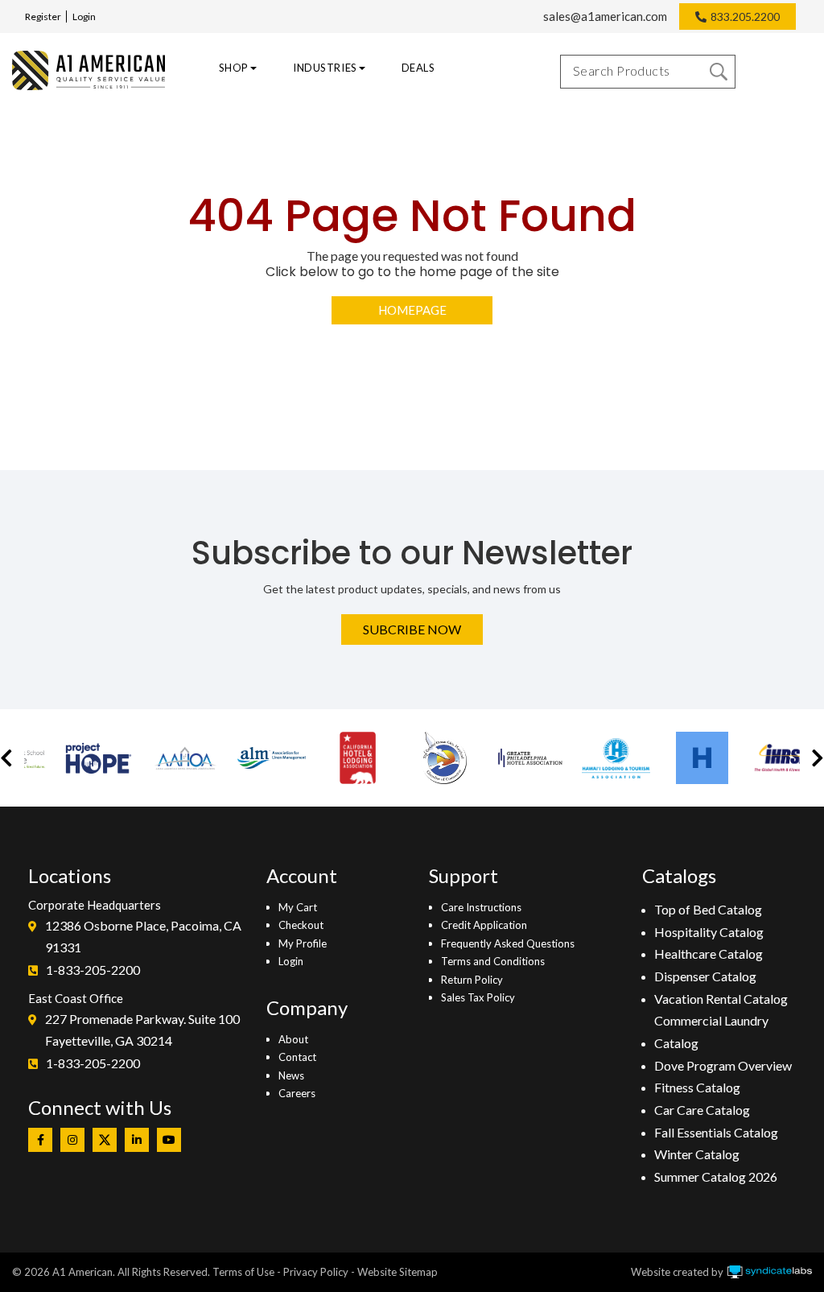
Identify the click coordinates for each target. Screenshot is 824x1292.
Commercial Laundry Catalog (711, 1032)
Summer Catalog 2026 (715, 1176)
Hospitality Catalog (709, 931)
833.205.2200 (745, 16)
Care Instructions (481, 907)
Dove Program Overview (723, 1065)
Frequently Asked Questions (508, 943)
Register (43, 16)
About (293, 1039)
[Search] (718, 72)
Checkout (300, 924)
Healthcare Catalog (708, 953)
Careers (296, 1093)
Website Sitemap (397, 1271)
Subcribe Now (412, 629)
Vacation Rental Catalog (721, 998)
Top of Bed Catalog (708, 909)
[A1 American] (84, 70)
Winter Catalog (697, 1154)
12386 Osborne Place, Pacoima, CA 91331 (143, 937)
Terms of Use (243, 1271)
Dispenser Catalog (705, 976)
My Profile (302, 943)
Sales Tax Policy (478, 997)
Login (84, 16)
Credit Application (484, 924)
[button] (6, 758)
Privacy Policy (315, 1271)
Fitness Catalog (697, 1087)
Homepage (412, 310)
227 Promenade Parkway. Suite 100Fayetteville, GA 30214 (142, 1030)
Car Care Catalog (702, 1109)
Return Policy (472, 979)
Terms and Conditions (493, 961)
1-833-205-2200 (93, 969)
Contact (297, 1057)
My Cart (297, 907)
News (291, 1075)
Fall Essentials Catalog (716, 1132)
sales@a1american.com (605, 16)
